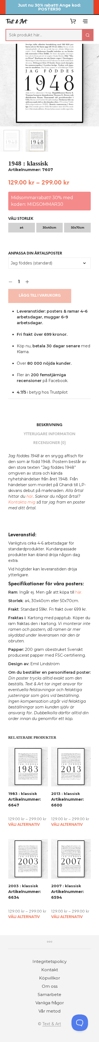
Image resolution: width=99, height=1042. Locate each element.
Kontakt (49, 969)
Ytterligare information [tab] (49, 434)
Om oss (49, 986)
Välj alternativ (24, 825)
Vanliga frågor (49, 1002)
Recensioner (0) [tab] (49, 443)
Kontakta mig (21, 502)
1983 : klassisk (22, 793)
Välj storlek (20, 219)
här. (78, 592)
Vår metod (49, 1011)
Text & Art (51, 1024)
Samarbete (49, 994)
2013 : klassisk (65, 793)
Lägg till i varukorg (40, 295)
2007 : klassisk (66, 886)
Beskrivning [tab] (49, 425)
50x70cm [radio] (77, 227)
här (29, 496)
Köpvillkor (49, 978)
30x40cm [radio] (49, 227)
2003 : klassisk (23, 886)
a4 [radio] (21, 227)
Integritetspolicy (49, 961)
